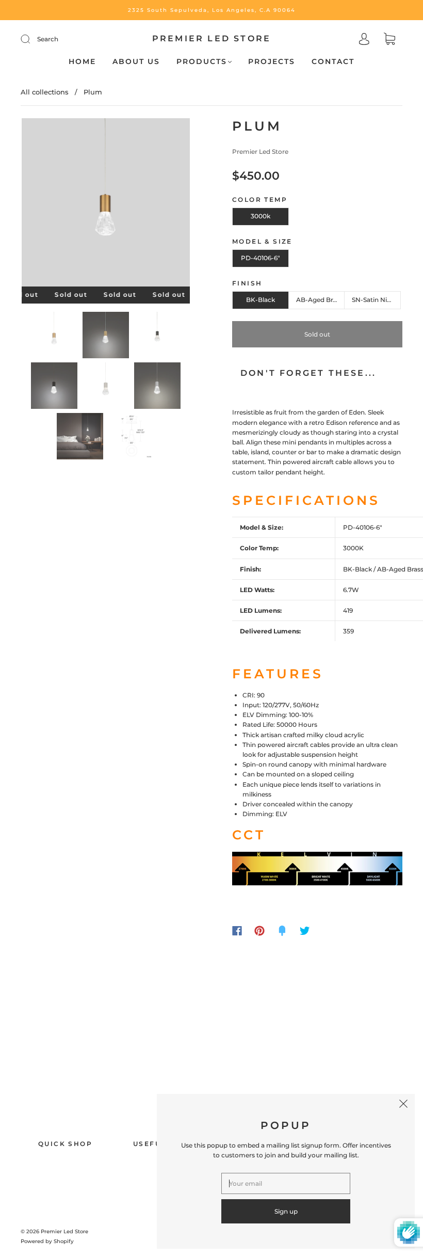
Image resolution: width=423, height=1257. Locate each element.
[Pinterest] (259, 930)
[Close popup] (403, 1105)
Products (201, 61)
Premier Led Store (211, 38)
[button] (38, 204)
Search (47, 39)
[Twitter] (305, 930)
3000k (260, 216)
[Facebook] (237, 930)
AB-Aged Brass (319, 300)
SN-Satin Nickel (375, 300)
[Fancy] (282, 930)
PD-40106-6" (260, 258)
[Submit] (32, 39)
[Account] (364, 40)
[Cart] (389, 40)
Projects (271, 61)
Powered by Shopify (47, 1241)
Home (82, 61)
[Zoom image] (105, 204)
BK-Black (260, 300)
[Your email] (285, 1183)
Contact (333, 61)
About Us (136, 61)
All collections (45, 92)
